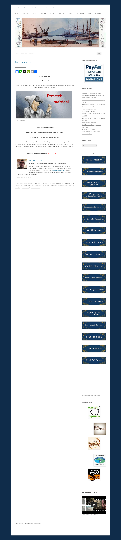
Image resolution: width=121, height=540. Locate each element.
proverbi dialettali (50, 186)
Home (17, 13)
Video (89, 13)
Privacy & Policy (19, 523)
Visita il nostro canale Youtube (90, 515)
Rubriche (98, 13)
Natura (52, 13)
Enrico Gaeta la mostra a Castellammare (93, 104)
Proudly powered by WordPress (33, 523)
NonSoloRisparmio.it (58, 170)
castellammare (59, 183)
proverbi (41, 186)
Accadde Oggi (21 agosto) (89, 122)
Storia (34, 13)
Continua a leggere (54, 154)
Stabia (67, 186)
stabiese (71, 186)
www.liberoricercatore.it (24, 177)
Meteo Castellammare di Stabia (91, 396)
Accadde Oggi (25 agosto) (89, 109)
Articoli (38, 183)
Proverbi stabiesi (23, 62)
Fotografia (80, 13)
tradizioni (17, 188)
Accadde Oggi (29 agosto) (89, 98)
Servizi (71, 13)
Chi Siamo (25, 13)
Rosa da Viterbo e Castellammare (91, 93)
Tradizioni (62, 13)
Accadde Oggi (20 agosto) (89, 129)
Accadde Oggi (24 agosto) (89, 111)
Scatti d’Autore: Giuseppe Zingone (91, 132)
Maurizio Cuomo (34, 186)
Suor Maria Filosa (87, 134)
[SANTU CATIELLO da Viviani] (94, 505)
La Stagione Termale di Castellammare (93, 95)
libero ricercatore (24, 186)
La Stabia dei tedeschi (88, 107)
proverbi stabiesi (59, 186)
